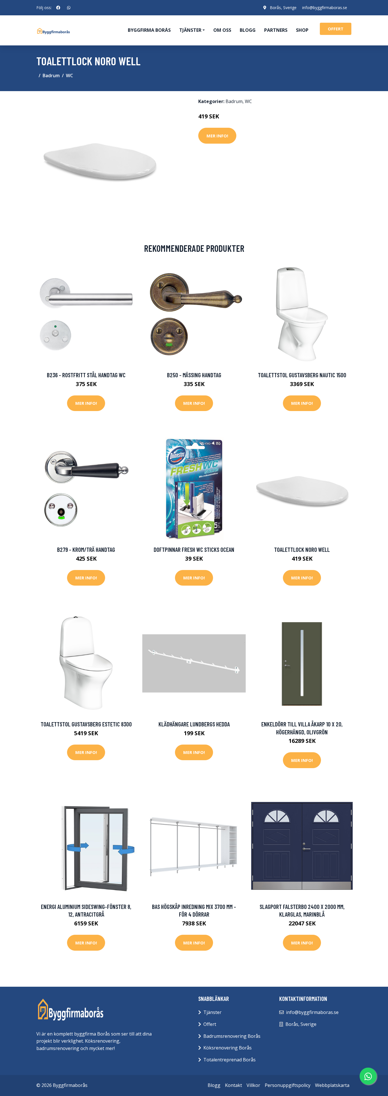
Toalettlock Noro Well (302, 549)
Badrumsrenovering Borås (231, 1036)
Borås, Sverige (283, 7)
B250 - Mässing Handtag (194, 374)
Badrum (51, 75)
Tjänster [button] (190, 30)
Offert (209, 1024)
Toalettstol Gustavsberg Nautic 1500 (302, 374)
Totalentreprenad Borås (229, 1060)
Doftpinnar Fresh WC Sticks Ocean (194, 549)
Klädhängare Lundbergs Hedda (194, 724)
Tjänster (212, 1012)
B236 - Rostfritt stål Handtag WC (86, 374)
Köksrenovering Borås (227, 1048)
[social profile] (58, 7)
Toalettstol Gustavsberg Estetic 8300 (86, 724)
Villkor (253, 1085)
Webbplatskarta (332, 1085)
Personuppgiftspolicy (287, 1085)
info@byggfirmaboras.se (324, 7)
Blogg (248, 30)
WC (69, 75)
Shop (302, 30)
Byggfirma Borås (149, 30)
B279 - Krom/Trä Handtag (86, 549)
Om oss (222, 30)
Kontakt (233, 1085)
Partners (275, 30)
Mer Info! (217, 136)
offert (335, 29)
